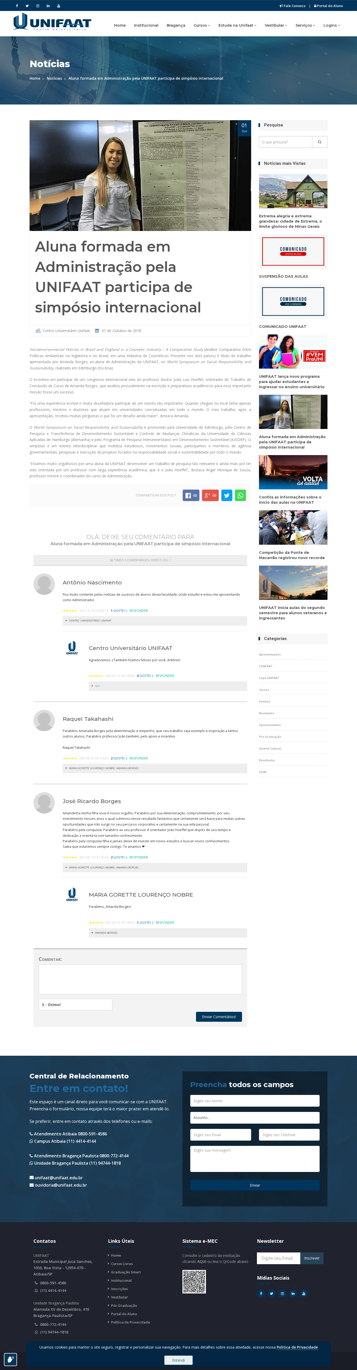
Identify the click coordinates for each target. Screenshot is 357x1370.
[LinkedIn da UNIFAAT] (48, 6)
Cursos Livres (122, 1263)
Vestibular (274, 25)
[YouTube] (58, 6)
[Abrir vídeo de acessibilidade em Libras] (10, 1359)
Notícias (54, 78)
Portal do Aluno (329, 5)
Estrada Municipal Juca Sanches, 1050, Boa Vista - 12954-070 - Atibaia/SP (63, 1267)
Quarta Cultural (270, 748)
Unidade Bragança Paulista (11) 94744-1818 (77, 1163)
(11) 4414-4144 (53, 1290)
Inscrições (119, 1288)
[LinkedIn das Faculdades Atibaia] (293, 1293)
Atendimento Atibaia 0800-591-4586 (70, 1134)
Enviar (255, 1185)
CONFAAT (266, 666)
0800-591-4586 (53, 1282)
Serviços (304, 25)
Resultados (267, 760)
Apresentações (270, 654)
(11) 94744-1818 (54, 1332)
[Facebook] (17, 6)
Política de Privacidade (130, 1322)
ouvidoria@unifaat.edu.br (61, 1185)
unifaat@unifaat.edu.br (59, 1178)
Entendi (178, 1360)
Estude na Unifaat (235, 25)
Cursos (200, 25)
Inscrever (312, 1258)
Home (120, 25)
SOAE (263, 772)
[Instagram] (38, 6)
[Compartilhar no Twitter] (226, 495)
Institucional (146, 25)
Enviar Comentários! (219, 1016)
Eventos (264, 701)
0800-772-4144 (53, 1324)
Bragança (176, 25)
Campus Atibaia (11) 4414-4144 (64, 1141)
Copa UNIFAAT (269, 678)
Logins (330, 25)
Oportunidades (270, 725)
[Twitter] (27, 6)
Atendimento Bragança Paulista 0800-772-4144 (81, 1156)
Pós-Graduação (270, 737)
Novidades (266, 713)
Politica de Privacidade (297, 1347)
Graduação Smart (126, 1272)
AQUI (201, 1261)
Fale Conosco (294, 5)
